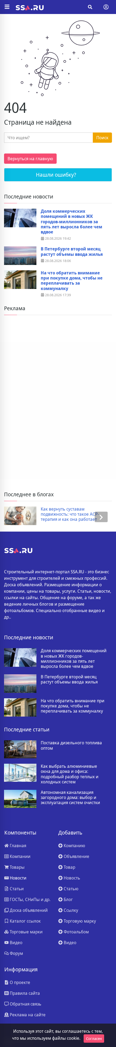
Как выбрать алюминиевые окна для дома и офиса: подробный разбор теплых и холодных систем (69, 774)
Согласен (94, 1038)
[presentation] (14, 517)
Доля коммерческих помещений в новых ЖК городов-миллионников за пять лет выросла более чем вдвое (71, 222)
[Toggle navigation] (106, 7)
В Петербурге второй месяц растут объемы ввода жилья (72, 251)
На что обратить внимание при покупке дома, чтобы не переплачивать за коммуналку (72, 280)
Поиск (102, 138)
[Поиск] (90, 7)
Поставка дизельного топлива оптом (71, 745)
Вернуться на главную (30, 159)
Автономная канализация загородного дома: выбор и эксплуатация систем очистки (70, 797)
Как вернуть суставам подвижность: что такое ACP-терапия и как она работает (70, 514)
